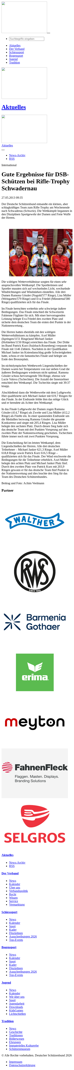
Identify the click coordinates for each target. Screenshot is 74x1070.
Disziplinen (16, 933)
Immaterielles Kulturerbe (24, 1045)
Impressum (15, 1061)
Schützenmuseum (19, 1049)
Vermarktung (17, 904)
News (12, 880)
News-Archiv (17, 862)
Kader (13, 929)
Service (13, 901)
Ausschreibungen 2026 (23, 936)
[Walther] (35, 544)
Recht (12, 894)
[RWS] (35, 595)
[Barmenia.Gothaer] (35, 645)
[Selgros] (35, 847)
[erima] (35, 696)
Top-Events (16, 939)
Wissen (13, 897)
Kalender (14, 884)
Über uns (14, 887)
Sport (12, 926)
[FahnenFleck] (35, 797)
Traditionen (16, 1035)
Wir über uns (16, 996)
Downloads (16, 1007)
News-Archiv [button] (17, 155)
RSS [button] (12, 158)
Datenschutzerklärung (22, 1065)
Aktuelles (14, 107)
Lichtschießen (17, 1013)
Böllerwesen (16, 1038)
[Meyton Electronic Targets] (35, 746)
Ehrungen (15, 1042)
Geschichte (15, 1032)
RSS (12, 866)
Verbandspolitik (18, 891)
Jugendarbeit (16, 1003)
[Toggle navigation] (48, 33)
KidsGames (16, 1010)
